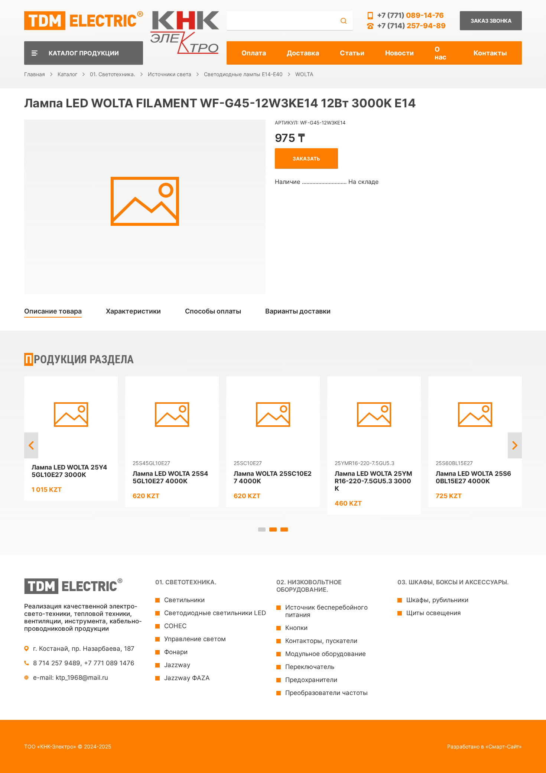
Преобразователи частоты (326, 692)
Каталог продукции (84, 53)
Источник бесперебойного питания (326, 611)
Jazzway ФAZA (187, 678)
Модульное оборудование (325, 653)
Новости (399, 53)
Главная (34, 74)
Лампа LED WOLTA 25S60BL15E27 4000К (473, 477)
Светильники (184, 600)
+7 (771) (410, 15)
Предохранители (311, 679)
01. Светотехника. (112, 74)
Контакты (490, 53)
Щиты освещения (433, 613)
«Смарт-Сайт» (503, 746)
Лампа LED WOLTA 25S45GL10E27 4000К (170, 477)
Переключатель (309, 666)
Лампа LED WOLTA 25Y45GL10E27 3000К (69, 471)
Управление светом (195, 639)
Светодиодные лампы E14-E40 (243, 74)
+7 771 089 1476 (109, 663)
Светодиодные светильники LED (215, 613)
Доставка (303, 53)
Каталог (67, 74)
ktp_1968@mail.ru (82, 677)
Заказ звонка (491, 20)
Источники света (169, 74)
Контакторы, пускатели (321, 640)
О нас (440, 53)
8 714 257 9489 (56, 663)
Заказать (306, 159)
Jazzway (177, 665)
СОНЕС (175, 626)
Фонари (176, 652)
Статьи (352, 53)
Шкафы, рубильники (437, 600)
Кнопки (296, 627)
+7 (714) (411, 26)
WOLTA (304, 74)
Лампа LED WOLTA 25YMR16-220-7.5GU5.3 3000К (373, 481)
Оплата (253, 53)
